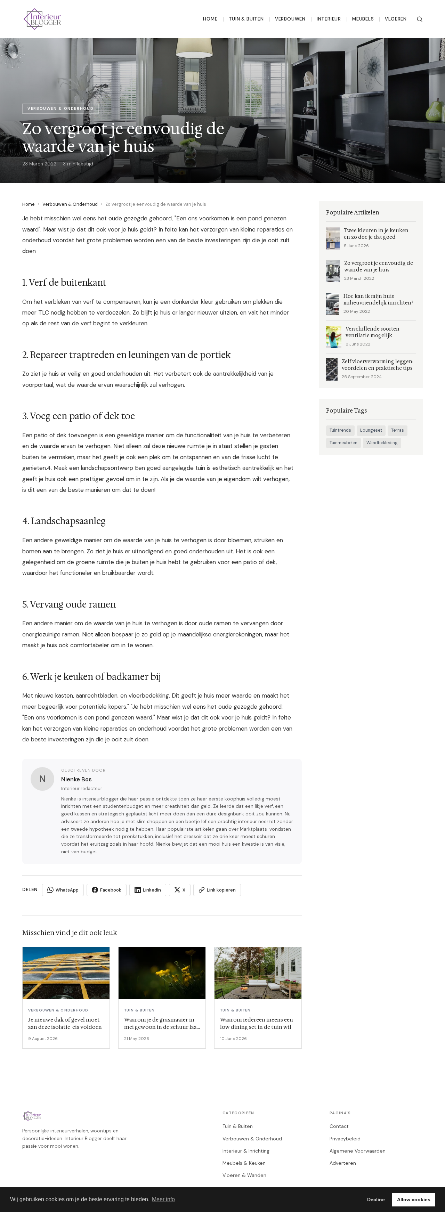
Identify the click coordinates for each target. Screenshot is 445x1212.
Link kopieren (221, 890)
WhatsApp (67, 890)
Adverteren (343, 1163)
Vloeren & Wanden (244, 1175)
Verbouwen (290, 19)
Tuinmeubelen (343, 443)
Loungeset (371, 430)
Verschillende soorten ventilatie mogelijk (372, 332)
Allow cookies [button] (413, 1199)
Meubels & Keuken (244, 1163)
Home (210, 19)
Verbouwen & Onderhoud (70, 204)
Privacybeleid (345, 1139)
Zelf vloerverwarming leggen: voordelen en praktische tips (377, 365)
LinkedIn (152, 890)
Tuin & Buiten (246, 19)
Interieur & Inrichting (245, 1151)
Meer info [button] (163, 1199)
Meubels (363, 19)
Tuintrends (340, 430)
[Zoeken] (419, 19)
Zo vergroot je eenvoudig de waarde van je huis (378, 266)
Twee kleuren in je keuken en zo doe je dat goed (376, 234)
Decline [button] (376, 1199)
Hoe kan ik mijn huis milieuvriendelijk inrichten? (378, 299)
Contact (339, 1126)
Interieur (329, 19)
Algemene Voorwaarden (358, 1151)
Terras (397, 430)
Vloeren (396, 19)
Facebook (110, 890)
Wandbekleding (382, 443)
